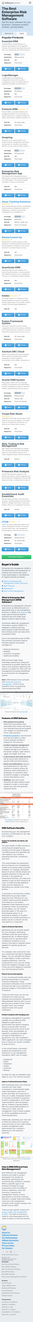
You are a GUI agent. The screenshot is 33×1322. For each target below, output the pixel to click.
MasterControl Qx (12, 237)
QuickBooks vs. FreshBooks (11, 1312)
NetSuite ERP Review (9, 1288)
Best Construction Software (11, 1269)
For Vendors (7, 1248)
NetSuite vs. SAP (7, 1307)
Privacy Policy (8, 1245)
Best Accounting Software (10, 1264)
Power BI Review (7, 1290)
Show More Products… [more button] (17, 557)
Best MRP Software (8, 1274)
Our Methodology (9, 1238)
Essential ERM (23, 711)
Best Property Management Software (14, 1277)
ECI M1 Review (6, 1283)
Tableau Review (7, 1295)
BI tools (22, 612)
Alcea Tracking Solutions (16, 202)
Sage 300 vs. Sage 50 (9, 1314)
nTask (5, 522)
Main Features (9, 586)
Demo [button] (9, 69)
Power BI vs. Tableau (9, 1309)
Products (9, 33)
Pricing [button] (23, 69)
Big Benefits (8, 588)
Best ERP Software (8, 1272)
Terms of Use (7, 1243)
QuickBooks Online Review (10, 1293)
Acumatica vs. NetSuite (9, 1302)
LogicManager (9, 819)
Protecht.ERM (26, 1158)
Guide (21, 33)
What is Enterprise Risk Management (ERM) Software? (16, 582)
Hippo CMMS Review (9, 1285)
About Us (6, 1232)
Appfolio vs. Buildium (8, 1304)
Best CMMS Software (9, 1267)
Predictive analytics (12, 736)
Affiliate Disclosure (10, 1240)
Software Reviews (10, 1235)
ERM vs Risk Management (14, 591)
